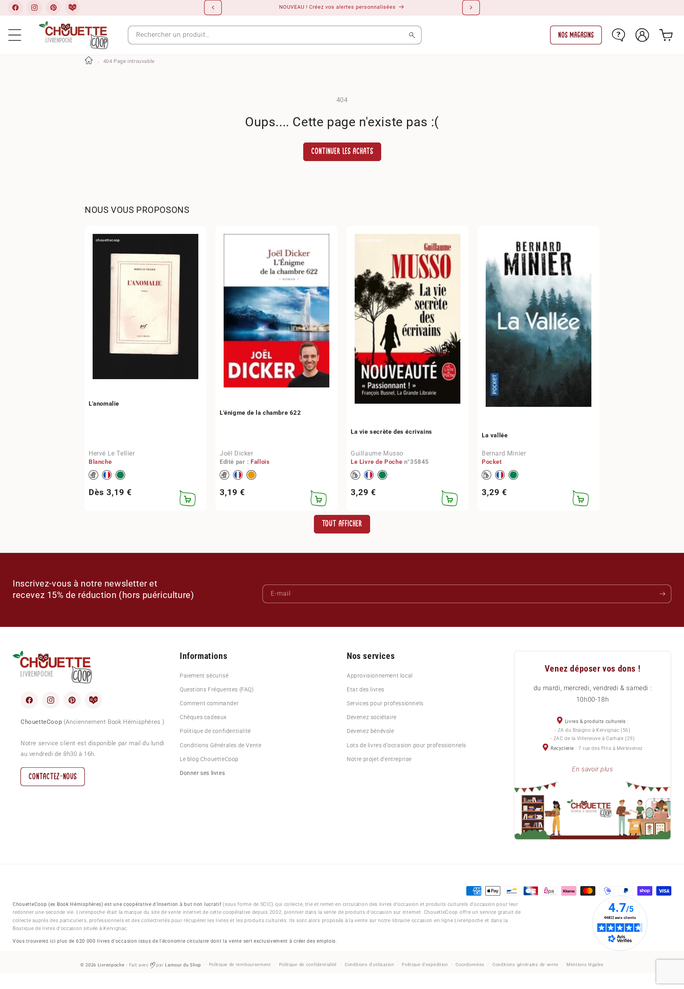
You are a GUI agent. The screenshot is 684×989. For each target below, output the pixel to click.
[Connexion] (642, 35)
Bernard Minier (504, 453)
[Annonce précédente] (213, 7)
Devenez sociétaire (372, 717)
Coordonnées (470, 964)
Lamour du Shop (183, 965)
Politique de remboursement (240, 964)
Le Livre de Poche (376, 461)
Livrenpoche (111, 965)
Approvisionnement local (380, 675)
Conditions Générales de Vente (220, 745)
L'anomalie (104, 403)
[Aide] (618, 35)
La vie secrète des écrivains (391, 431)
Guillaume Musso (377, 453)
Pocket (492, 461)
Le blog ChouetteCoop (209, 759)
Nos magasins (576, 35)
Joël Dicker (236, 453)
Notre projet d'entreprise (379, 759)
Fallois (260, 461)
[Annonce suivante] (471, 7)
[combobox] (274, 35)
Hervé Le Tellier (112, 453)
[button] (15, 35)
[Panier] (666, 35)
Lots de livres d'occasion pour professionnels (406, 745)
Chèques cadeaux (203, 717)
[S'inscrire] (662, 594)
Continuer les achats (342, 151)
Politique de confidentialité (215, 731)
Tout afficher (342, 524)
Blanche (100, 461)
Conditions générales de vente (525, 964)
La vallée (494, 435)
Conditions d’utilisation (369, 964)
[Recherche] (412, 35)
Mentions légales (585, 964)
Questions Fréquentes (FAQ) (217, 689)
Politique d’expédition (425, 964)
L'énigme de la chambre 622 (260, 412)
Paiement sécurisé (204, 675)
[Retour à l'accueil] (89, 61)
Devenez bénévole (370, 731)
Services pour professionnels (385, 703)
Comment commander (209, 703)
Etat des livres (365, 689)
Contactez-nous (52, 776)
